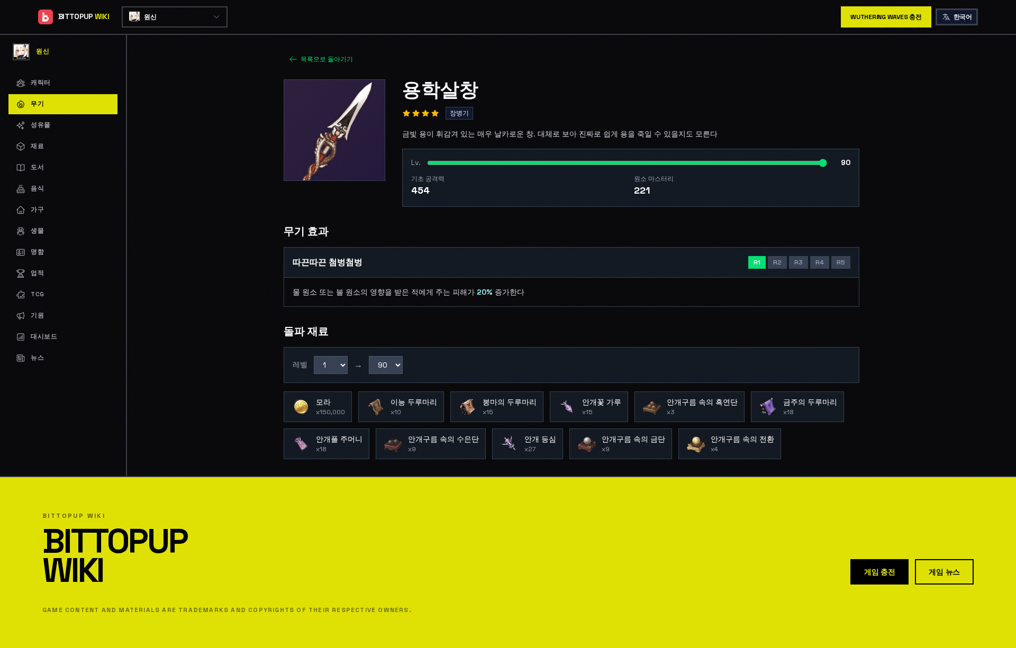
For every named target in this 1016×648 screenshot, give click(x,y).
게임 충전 (879, 572)
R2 (777, 262)
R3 (798, 262)
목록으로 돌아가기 (327, 59)
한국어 (963, 17)
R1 (757, 262)
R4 (819, 262)
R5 (841, 262)
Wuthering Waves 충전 (886, 17)
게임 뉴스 (944, 572)
